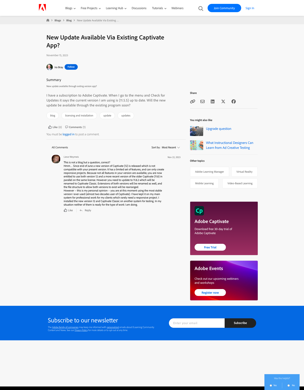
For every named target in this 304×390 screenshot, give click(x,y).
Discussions (139, 8)
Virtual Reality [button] (244, 171)
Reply (88, 210)
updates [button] (125, 115)
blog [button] (52, 115)
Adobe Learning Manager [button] (209, 171)
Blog (69, 20)
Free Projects (89, 8)
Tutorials (158, 8)
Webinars (177, 8)
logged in (69, 134)
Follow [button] (71, 66)
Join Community (224, 8)
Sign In (250, 8)
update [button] (107, 115)
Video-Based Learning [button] (239, 183)
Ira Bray (59, 67)
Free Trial (210, 247)
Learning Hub (115, 8)
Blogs (68, 8)
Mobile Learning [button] (204, 183)
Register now (210, 292)
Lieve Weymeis (71, 156)
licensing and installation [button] (79, 115)
